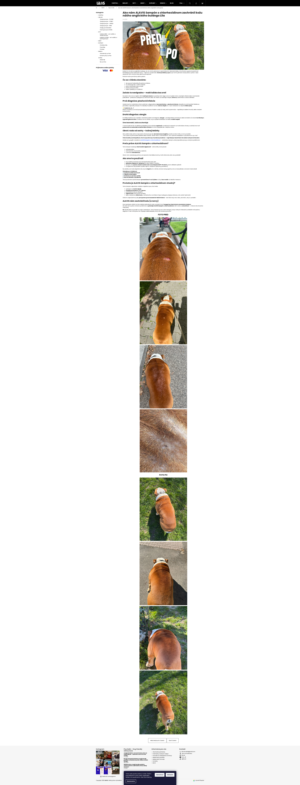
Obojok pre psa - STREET (106, 21)
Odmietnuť (159, 775)
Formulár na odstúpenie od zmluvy (162, 755)
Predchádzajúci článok (157, 740)
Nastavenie (131, 781)
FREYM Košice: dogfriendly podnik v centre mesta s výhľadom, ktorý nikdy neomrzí (135, 766)
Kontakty (155, 761)
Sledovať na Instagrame (109, 776)
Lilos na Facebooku (187, 753)
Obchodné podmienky (159, 752)
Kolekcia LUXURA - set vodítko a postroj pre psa (108, 38)
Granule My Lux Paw (105, 53)
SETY (99, 32)
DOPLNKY (100, 43)
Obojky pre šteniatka (105, 28)
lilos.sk (183, 755)
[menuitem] (115, 3)
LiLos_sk (184, 757)
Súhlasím (170, 775)
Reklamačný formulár (159, 759)
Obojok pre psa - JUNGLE (106, 23)
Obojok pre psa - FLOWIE (106, 19)
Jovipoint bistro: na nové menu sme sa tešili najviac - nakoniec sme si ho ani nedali (135, 754)
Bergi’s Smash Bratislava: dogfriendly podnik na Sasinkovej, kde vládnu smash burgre (136, 760)
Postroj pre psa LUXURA (106, 30)
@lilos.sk (184, 759)
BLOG (154, 763)
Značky (100, 58)
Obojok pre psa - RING (106, 25)
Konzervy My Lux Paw (105, 55)
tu (151, 777)
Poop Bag (102, 47)
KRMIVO (100, 51)
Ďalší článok (172, 740)
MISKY (99, 41)
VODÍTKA (100, 15)
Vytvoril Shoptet (199, 780)
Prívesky (102, 49)
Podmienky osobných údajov (161, 754)
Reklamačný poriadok (158, 757)
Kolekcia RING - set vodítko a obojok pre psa (108, 34)
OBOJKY (100, 17)
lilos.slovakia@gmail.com (188, 751)
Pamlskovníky (103, 45)
